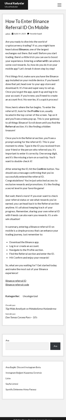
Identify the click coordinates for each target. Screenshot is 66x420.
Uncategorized (30, 296)
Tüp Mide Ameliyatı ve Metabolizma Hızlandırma (30, 308)
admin (7, 34)
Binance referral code (17, 284)
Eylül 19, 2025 (20, 33)
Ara (7, 340)
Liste (8, 378)
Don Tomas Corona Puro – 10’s (21, 317)
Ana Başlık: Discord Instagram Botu (23, 367)
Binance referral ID (15, 280)
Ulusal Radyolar (14, 3)
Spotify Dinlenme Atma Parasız (21, 389)
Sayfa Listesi (12, 383)
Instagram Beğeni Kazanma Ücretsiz (24, 372)
